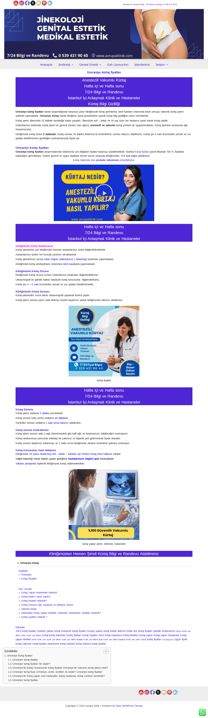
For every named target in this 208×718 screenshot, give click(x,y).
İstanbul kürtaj (28, 609)
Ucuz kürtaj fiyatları (151, 639)
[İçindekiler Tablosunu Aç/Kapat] (105, 651)
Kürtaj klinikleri (130, 635)
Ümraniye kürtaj (29, 563)
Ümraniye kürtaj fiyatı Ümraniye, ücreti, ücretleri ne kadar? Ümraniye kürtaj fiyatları (57, 671)
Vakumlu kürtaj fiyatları (34, 643)
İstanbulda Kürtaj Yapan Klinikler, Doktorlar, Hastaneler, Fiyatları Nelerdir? (61, 613)
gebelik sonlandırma (164, 631)
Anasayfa (46, 64)
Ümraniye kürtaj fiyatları (19, 655)
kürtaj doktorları (57, 635)
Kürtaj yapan (146, 635)
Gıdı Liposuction (117, 64)
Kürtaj (45, 635)
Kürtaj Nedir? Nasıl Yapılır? (36, 596)
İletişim (160, 64)
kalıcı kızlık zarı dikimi (31, 635)
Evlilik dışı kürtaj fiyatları (139, 631)
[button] (71, 64)
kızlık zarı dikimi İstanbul (114, 639)
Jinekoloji (64, 64)
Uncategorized (167, 640)
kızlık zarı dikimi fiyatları (72, 639)
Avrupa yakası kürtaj (98, 631)
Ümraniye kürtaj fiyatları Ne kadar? (31, 663)
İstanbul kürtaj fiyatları (94, 643)
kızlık (34, 639)
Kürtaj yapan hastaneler (166, 635)
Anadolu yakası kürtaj (48, 631)
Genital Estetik (88, 64)
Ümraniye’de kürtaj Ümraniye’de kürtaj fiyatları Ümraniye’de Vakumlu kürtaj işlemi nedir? (60, 667)
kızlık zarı (41, 639)
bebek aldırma (118, 631)
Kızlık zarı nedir (133, 639)
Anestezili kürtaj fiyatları (73, 631)
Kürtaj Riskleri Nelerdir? (34, 600)
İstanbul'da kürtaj (57, 643)
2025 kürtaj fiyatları (26, 631)
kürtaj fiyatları (142, 151)
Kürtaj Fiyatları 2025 (93, 635)
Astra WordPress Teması (129, 705)
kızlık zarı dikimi (54, 639)
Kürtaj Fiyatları (29, 578)
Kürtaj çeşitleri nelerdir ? (34, 617)
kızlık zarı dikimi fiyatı (93, 639)
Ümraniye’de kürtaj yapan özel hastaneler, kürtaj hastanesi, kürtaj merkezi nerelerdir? (58, 676)
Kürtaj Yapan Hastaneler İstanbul (39, 592)
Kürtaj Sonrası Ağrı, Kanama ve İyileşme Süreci (47, 604)
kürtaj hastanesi (113, 635)
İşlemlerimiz (142, 64)
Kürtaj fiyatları (73, 635)
